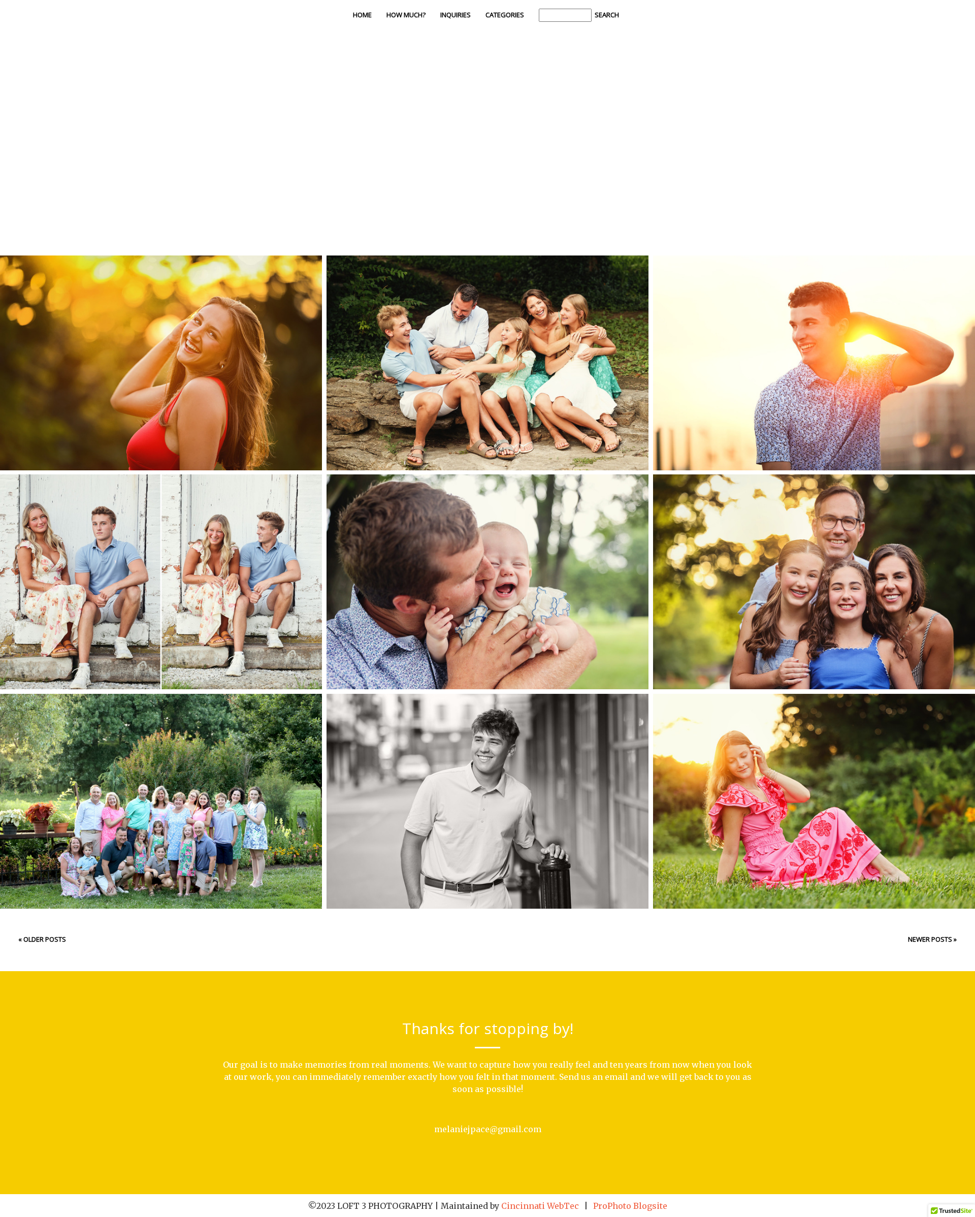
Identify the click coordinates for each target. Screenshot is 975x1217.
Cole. (486, 787)
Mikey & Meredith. (159, 568)
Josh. (812, 349)
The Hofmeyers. (159, 787)
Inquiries (455, 14)
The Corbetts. (485, 568)
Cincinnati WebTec (540, 1206)
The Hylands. (812, 568)
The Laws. (485, 349)
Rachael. (812, 787)
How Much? (406, 14)
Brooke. (159, 349)
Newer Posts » (932, 939)
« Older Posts (42, 939)
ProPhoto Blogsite (630, 1206)
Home (362, 14)
